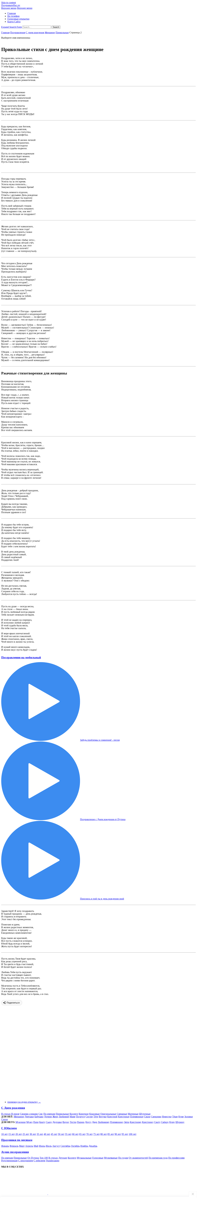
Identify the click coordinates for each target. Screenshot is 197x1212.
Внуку (65, 1122)
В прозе (15, 1114)
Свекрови (156, 1116)
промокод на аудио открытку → (24, 1102)
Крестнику (147, 1122)
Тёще (175, 1116)
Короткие (84, 1114)
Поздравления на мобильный (21, 657)
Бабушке (38, 1116)
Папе (36, 1122)
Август (56, 1146)
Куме (181, 1116)
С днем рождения (35, 32)
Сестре (89, 1116)
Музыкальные (84, 1157)
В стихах (6, 1114)
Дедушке (57, 1122)
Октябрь (75, 1146)
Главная (11, 13)
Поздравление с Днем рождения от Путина (102, 819)
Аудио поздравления (15, 1152)
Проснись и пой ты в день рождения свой (102, 898)
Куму (172, 1122)
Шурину (179, 1122)
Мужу (29, 1122)
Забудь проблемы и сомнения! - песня (100, 740)
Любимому (103, 1122)
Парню (80, 1122)
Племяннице (136, 1116)
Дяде (94, 1122)
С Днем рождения (13, 1107)
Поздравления (17, 32)
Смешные (122, 1114)
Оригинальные (108, 1114)
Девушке (29, 1116)
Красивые (94, 1114)
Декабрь (93, 1146)
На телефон (13, 16)
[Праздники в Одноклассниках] (71, 1193)
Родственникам (9, 1160)
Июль (49, 1146)
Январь (5, 1146)
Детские (62, 1157)
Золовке (188, 1116)
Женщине (50, 32)
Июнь (42, 1146)
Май (36, 1146)
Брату (42, 1122)
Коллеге (74, 1114)
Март (22, 1146)
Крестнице (123, 1116)
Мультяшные (111, 1157)
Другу (88, 1122)
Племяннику (116, 1122)
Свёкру (165, 1122)
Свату (157, 1122)
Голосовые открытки (18, 19)
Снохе (4, 1119)
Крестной (112, 1116)
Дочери (48, 1116)
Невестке (167, 1116)
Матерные (133, 1114)
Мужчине (21, 1122)
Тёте (95, 1116)
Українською (52, 1160)
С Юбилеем (9, 1128)
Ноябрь (84, 1146)
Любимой (64, 1116)
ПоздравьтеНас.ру (10, 5)
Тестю (73, 1122)
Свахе (147, 1116)
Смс (40, 1114)
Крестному (135, 1122)
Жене (55, 1116)
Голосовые (97, 1157)
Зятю (126, 1122)
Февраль (14, 1146)
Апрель (29, 1146)
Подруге (80, 1116)
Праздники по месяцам (16, 1140)
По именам (49, 1114)
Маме (72, 1116)
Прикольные (62, 32)
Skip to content (8, 2)
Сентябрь (65, 1146)
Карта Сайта (13, 21)
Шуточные (145, 1114)
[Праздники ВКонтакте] (24, 1193)
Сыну (49, 1122)
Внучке (103, 1116)
